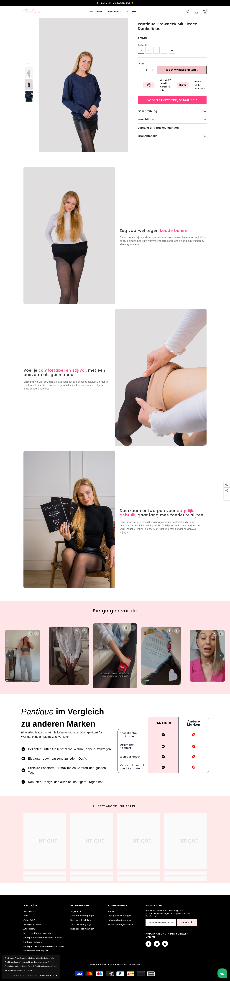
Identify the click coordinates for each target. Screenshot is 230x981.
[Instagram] (157, 944)
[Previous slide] (10, 655)
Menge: (141, 64)
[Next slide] (220, 655)
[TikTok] (165, 944)
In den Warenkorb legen (182, 70)
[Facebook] (148, 944)
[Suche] (188, 12)
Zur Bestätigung (188, 922)
